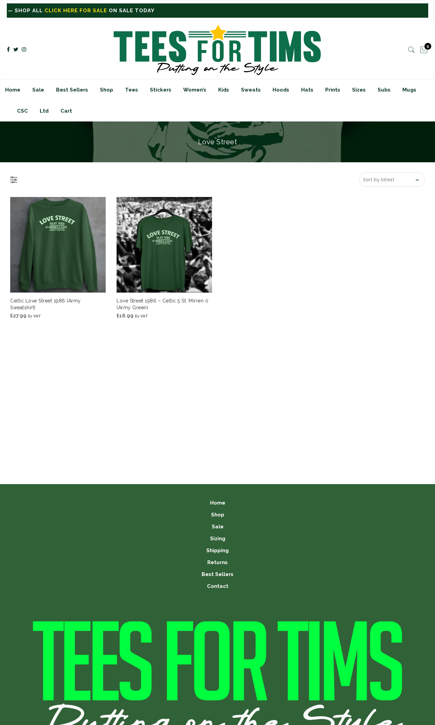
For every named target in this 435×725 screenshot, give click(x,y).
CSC (22, 111)
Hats (307, 90)
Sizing (217, 538)
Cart (66, 111)
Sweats (251, 90)
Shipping (217, 550)
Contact (217, 586)
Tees (131, 90)
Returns (217, 562)
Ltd (44, 111)
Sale (38, 90)
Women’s (194, 90)
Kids (223, 90)
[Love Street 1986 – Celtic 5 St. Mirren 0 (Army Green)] (164, 245)
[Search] (411, 50)
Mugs (409, 90)
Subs (384, 90)
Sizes (359, 90)
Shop (106, 90)
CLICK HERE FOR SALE (50, 10)
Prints (332, 90)
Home (12, 90)
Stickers (160, 90)
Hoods (281, 90)
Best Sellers (72, 90)
